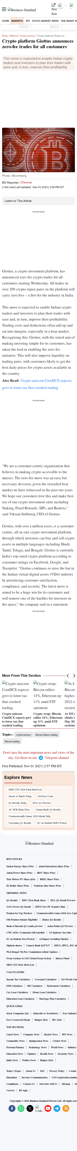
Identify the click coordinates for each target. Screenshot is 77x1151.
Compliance (12, 1083)
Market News (51, 1034)
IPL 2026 (57, 1019)
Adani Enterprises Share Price (54, 866)
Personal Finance (15, 1047)
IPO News (67, 1034)
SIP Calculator (35, 985)
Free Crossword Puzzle (18, 1019)
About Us (30, 1071)
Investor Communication (34, 1077)
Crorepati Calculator (46, 979)
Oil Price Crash (45, 796)
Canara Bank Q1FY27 (38, 945)
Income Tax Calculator (18, 979)
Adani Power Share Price (19, 872)
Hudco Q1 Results (51, 919)
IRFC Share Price (46, 872)
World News (57, 1047)
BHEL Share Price (49, 879)
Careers (10, 1090)
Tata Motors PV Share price (21, 879)
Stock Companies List (17, 1013)
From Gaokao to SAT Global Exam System (28, 958)
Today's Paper (13, 1071)
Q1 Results (12, 900)
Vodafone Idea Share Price (47, 885)
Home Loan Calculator (45, 992)
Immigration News (38, 1040)
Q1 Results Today (18, 802)
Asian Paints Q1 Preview (60, 926)
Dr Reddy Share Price (17, 885)
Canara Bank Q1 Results (48, 809)
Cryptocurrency (28, 35)
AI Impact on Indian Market (53, 939)
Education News (14, 1053)
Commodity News (15, 1040)
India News (12, 1060)
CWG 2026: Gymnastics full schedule (25, 932)
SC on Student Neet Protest (20, 939)
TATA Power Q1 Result (18, 906)
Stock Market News (45, 21)
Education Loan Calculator (20, 998)
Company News (31, 1034)
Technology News (37, 1047)
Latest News (12, 1034)
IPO (28, 21)
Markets (17, 21)
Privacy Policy (57, 1071)
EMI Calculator (14, 985)
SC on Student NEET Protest (52, 822)
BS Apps (23, 1090)
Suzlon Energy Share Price (20, 866)
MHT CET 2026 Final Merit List (25, 789)
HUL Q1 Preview (42, 802)
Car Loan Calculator (17, 992)
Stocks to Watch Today (20, 796)
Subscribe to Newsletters (45, 1013)
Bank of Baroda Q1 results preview (24, 926)
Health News (46, 1053)
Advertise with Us (48, 1083)
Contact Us (29, 1083)
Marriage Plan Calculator (52, 998)
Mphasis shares (14, 945)
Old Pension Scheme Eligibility (22, 919)
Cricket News (59, 1040)
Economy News (65, 1053)
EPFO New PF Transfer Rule (50, 906)
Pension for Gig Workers (19, 913)
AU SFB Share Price (19, 809)
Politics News (29, 1060)
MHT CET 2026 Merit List (20, 964)
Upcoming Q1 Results (20, 822)
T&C (42, 1071)
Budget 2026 (41, 1019)
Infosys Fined (62, 958)
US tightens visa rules (60, 932)
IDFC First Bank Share (34, 900)
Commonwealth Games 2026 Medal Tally (30, 816)
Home (5, 21)
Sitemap (66, 1083)
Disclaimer (11, 1077)
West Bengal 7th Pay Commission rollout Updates (32, 951)
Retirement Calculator (58, 985)
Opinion (31, 1053)
